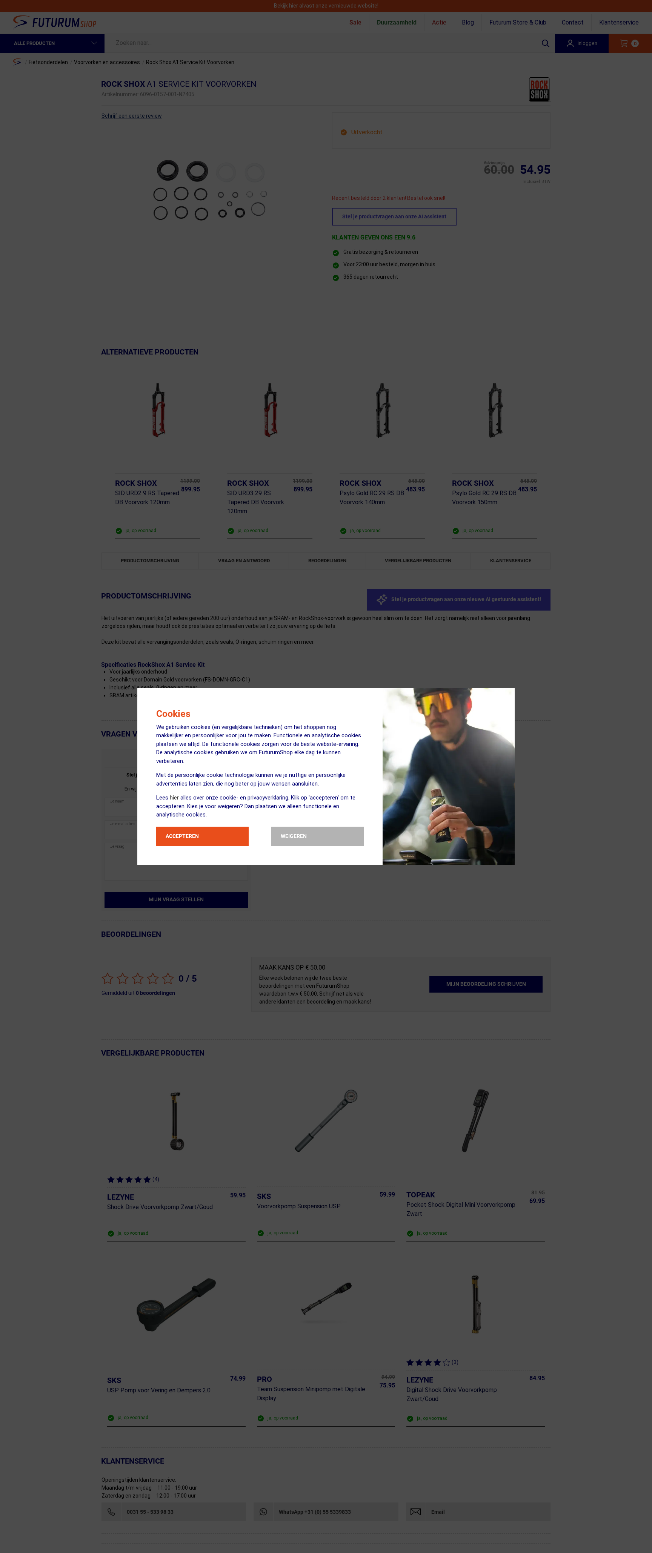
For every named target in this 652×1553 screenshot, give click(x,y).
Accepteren (182, 836)
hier (174, 797)
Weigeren (294, 836)
